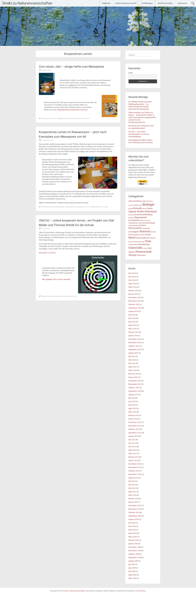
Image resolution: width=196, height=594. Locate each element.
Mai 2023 (132, 405)
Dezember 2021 (134, 464)
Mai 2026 (132, 280)
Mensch (153, 232)
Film (141, 220)
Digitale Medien (47, 296)
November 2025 (134, 301)
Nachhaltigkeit (133, 235)
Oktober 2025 (133, 304)
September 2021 (134, 474)
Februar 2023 (133, 415)
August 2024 (133, 353)
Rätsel (131, 237)
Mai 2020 (132, 530)
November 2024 (134, 343)
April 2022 (132, 450)
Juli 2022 (131, 440)
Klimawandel (134, 228)
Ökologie (132, 255)
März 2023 (132, 412)
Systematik (141, 241)
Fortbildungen (147, 3)
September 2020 (135, 516)
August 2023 (133, 395)
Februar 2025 (133, 332)
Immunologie (133, 225)
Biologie (148, 204)
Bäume (144, 208)
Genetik (140, 223)
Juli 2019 (131, 564)
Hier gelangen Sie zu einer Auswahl (56, 279)
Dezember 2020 (134, 505)
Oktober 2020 (134, 512)
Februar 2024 (133, 374)
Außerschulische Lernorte (125, 3)
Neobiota (142, 234)
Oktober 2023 (133, 388)
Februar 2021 (133, 499)
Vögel (149, 248)
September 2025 (134, 308)
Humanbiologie (149, 223)
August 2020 (133, 519)
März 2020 (132, 537)
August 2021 (133, 478)
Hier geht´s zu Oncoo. (47, 253)
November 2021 (134, 467)
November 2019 (134, 551)
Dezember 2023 (134, 381)
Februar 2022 (133, 457)
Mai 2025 (132, 322)
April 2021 (132, 492)
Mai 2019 (131, 571)
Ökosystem (141, 255)
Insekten (142, 225)
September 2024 (135, 349)
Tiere (148, 241)
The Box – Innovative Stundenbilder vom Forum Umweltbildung (138, 134)
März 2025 (132, 329)
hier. (87, 203)
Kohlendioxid (145, 228)
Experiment (141, 217)
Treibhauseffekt (132, 244)
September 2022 (135, 433)
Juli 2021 (131, 481)
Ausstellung (137, 201)
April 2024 (132, 367)
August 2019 (133, 561)
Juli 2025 (131, 315)
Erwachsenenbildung (56, 207)
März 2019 (132, 578)
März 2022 (132, 453)
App (130, 201)
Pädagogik (61, 118)
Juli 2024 (131, 356)
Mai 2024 (132, 363)
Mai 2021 (132, 488)
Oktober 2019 (133, 554)
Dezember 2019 (134, 547)
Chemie (149, 208)
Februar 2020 (133, 540)
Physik (148, 235)
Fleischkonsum (147, 220)
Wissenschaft (143, 251)
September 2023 (134, 391)
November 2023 (134, 384)
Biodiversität (138, 205)
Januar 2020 (133, 544)
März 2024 (132, 370)
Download (45, 207)
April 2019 (132, 575)
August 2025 (133, 311)
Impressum (182, 3)
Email (130, 73)
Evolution (131, 218)
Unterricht (86, 118)
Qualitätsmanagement (73, 118)
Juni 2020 (132, 526)
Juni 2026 (132, 277)
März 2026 (132, 287)
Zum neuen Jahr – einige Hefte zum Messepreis (71, 66)
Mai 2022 (132, 447)
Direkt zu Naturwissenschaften (27, 3)
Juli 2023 (131, 398)
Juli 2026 (131, 273)
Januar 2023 (133, 419)
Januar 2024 (133, 377)
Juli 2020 (131, 523)
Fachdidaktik (69, 207)
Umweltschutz (144, 244)
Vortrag (145, 248)
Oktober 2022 (134, 429)
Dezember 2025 (134, 297)
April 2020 (132, 533)
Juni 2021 (132, 485)
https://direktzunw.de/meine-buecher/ (72, 110)
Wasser (131, 252)
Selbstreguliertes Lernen (99, 207)
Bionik (130, 208)
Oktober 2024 (133, 346)
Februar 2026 (133, 291)
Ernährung (131, 214)
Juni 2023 (132, 401)
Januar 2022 (133, 460)
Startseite (106, 3)
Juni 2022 (132, 443)
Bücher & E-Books (165, 3)
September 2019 (134, 557)
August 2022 (133, 436)
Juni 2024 (132, 360)
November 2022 (134, 426)
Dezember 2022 (134, 422)
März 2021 (132, 495)
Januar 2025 (133, 336)
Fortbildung (132, 223)
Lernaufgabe (133, 232)
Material (145, 231)
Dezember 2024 (134, 339)
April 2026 (132, 284)
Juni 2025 (132, 318)
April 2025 (132, 325)
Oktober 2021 (133, 471)
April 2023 (132, 408)
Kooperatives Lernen (48, 118)
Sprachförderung (133, 241)
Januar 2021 (133, 502)
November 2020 (134, 509)
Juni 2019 (132, 568)
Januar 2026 (133, 294)
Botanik (138, 208)
